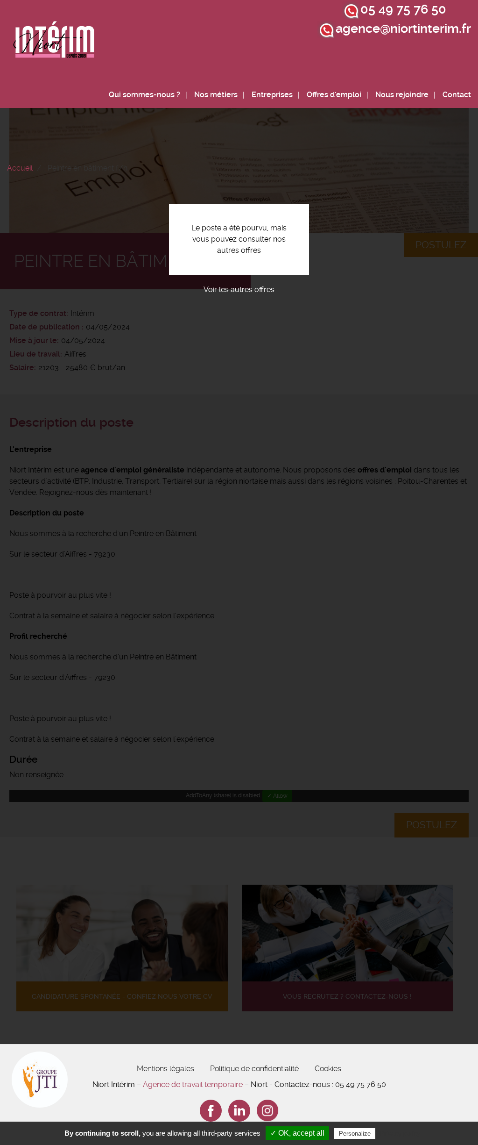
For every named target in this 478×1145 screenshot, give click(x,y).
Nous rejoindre (402, 94)
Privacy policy (400, 1133)
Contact (457, 94)
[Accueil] (54, 42)
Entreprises (272, 94)
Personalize (355, 1133)
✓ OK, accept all (297, 1133)
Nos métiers (216, 94)
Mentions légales (165, 1068)
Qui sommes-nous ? (144, 94)
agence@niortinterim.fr (403, 28)
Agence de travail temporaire (193, 1084)
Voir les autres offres (239, 289)
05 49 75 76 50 (403, 9)
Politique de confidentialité (254, 1068)
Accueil (20, 168)
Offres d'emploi (334, 94)
